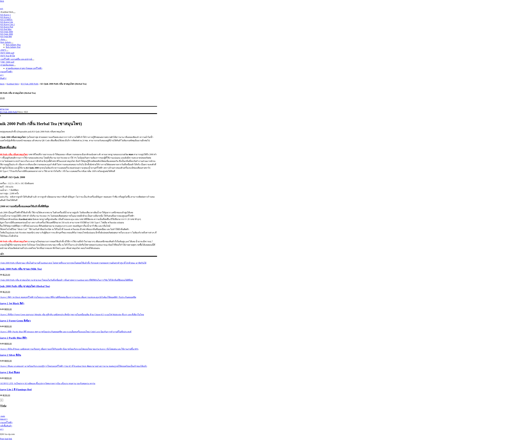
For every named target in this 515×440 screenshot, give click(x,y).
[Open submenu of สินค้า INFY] (7, 50)
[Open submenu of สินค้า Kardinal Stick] (14, 12)
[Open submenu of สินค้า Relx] (6, 40)
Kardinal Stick (13, 84)
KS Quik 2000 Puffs (29, 84)
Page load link (6, 439)
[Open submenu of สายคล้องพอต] (15, 65)
